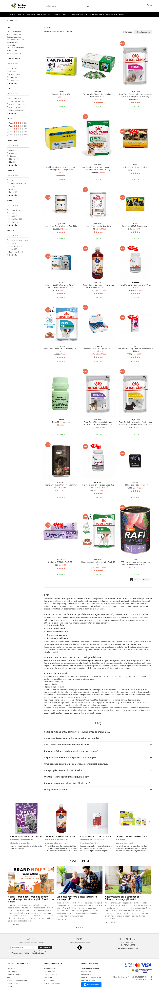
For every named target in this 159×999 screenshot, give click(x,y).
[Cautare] (88, 6)
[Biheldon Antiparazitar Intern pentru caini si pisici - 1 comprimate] (60, 138)
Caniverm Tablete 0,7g (61, 94)
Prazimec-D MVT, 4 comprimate (135, 226)
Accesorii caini (12, 50)
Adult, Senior (14, 246)
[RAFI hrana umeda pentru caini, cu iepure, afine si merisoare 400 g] (135, 530)
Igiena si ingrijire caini (14, 53)
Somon (11, 192)
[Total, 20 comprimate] (60, 392)
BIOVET (135, 165)
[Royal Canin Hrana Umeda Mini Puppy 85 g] (60, 324)
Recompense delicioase (15, 40)
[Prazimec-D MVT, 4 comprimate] (135, 204)
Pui (10, 180)
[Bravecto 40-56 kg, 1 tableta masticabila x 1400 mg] (135, 324)
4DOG (11, 68)
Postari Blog (79, 861)
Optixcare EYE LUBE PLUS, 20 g (61, 562)
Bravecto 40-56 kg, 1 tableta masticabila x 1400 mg (135, 350)
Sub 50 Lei (13, 98)
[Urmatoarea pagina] (148, 579)
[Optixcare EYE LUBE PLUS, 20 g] (60, 531)
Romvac (61, 420)
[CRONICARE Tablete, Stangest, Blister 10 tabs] (132, 818)
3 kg (10, 156)
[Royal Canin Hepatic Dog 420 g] (98, 203)
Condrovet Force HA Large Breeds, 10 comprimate (98, 350)
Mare (11, 216)
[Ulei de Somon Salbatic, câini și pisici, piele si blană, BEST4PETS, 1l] (98, 262)
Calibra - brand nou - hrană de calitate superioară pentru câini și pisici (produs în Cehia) (31, 899)
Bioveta (61, 92)
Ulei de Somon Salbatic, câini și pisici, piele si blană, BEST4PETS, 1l (98, 286)
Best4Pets (98, 282)
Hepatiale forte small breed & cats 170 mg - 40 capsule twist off (98, 486)
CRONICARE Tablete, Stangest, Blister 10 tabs (135, 836)
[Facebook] (79, 947)
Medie (11, 222)
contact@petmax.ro (129, 948)
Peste (11, 123)
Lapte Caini (11, 45)
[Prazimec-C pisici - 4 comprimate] (135, 138)
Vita (10, 189)
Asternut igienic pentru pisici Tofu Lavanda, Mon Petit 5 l (34, 836)
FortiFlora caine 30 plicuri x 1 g (135, 485)
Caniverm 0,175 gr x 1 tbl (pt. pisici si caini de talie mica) (98, 95)
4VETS (11, 71)
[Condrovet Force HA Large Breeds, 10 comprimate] (98, 324)
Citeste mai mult (14, 924)
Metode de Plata (50, 969)
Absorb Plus (13, 74)
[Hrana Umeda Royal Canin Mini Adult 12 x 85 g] (98, 530)
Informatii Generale (17, 963)
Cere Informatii (49, 971)
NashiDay (60, 482)
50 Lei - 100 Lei (14, 101)
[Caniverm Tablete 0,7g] (60, 64)
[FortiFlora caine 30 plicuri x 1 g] (135, 460)
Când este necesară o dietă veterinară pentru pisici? (77, 898)
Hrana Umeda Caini (14, 34)
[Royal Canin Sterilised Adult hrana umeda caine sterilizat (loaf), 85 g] (98, 392)
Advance (12, 80)
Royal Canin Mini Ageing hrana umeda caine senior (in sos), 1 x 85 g (98, 168)
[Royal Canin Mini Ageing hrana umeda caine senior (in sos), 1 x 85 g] (98, 137)
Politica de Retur (50, 980)
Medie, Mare (13, 219)
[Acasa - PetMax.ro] (19, 6)
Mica (11, 213)
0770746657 (129, 945)
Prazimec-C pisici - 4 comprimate (135, 167)
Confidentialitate (50, 974)
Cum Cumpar (12, 971)
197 (144, 579)
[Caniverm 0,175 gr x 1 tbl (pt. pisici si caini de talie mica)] (98, 64)
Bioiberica (98, 346)
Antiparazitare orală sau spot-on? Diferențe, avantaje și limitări (122, 898)
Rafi (135, 559)
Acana (11, 77)
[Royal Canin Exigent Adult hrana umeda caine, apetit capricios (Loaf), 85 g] (135, 64)
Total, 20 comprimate (61, 422)
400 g (11, 153)
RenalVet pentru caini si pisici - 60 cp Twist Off (135, 286)
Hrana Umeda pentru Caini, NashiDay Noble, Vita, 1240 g (61, 486)
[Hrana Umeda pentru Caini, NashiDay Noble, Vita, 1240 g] (60, 460)
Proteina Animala (15, 183)
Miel (10, 186)
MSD (135, 346)
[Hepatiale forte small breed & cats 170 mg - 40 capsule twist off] (98, 460)
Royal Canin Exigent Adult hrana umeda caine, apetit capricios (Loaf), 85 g (135, 95)
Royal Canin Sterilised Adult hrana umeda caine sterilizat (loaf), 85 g (98, 423)
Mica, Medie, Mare (15, 210)
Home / (10, 20)
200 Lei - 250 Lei (14, 110)
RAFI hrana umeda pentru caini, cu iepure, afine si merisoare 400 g (135, 563)
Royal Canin (135, 92)
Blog (121, 14)
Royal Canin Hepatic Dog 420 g (98, 226)
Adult (11, 243)
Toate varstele (14, 252)
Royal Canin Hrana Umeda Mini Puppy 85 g (61, 350)
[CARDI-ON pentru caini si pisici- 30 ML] (97, 818)
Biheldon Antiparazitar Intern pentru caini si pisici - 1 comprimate (60, 168)
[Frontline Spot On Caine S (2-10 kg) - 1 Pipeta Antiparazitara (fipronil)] (60, 262)
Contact (10, 986)
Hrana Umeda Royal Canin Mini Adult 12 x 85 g (98, 563)
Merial (61, 282)
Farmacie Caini (12, 42)
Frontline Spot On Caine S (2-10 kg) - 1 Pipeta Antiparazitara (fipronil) (61, 286)
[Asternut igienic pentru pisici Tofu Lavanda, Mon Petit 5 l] (26, 818)
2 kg (10, 162)
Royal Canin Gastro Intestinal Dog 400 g (60, 226)
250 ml (11, 159)
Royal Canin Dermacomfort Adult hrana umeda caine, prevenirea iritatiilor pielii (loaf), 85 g (135, 423)
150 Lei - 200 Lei (14, 107)
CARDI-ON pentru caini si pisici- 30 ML (96, 836)
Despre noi (11, 969)
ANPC (9, 977)
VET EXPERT (135, 282)
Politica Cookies (12, 983)
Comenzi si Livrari (53, 963)
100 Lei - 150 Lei (14, 104)
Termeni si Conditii (13, 974)
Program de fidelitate (52, 983)
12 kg (11, 150)
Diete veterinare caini (14, 37)
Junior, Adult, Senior (16, 240)
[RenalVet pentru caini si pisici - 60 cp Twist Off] (135, 262)
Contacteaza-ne (93, 984)
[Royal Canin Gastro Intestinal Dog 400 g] (60, 204)
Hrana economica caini (15, 48)
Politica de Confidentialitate (34, 953)
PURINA (135, 482)
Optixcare (60, 559)
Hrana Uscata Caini (14, 32)
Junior (11, 249)
